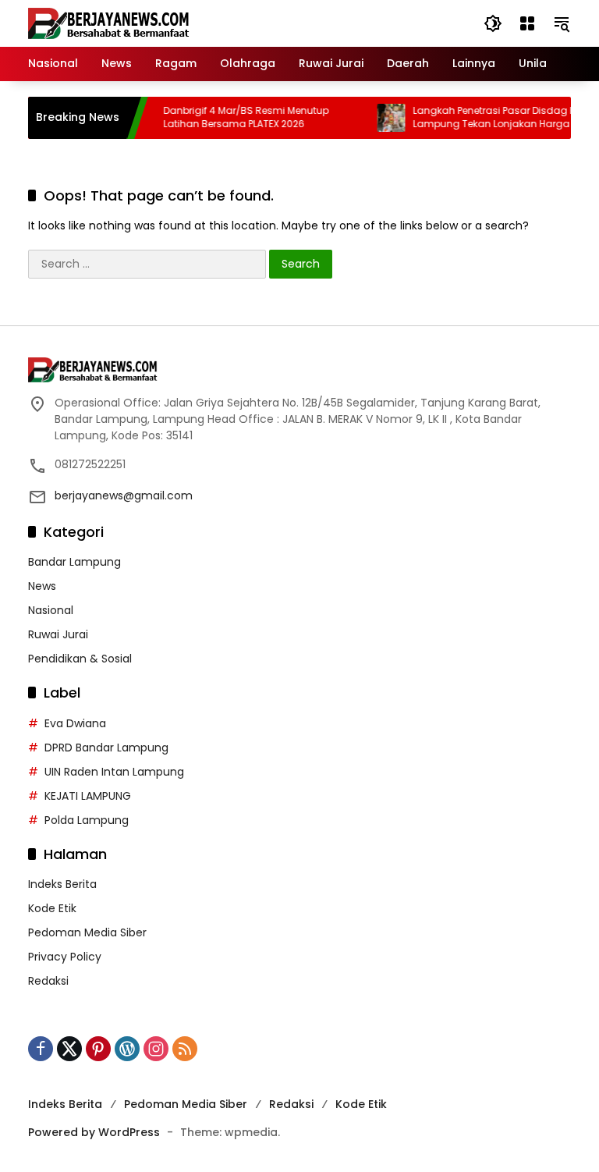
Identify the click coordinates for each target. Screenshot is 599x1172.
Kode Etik (52, 908)
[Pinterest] (98, 1048)
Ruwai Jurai (58, 634)
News (42, 586)
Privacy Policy (64, 956)
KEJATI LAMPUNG (87, 796)
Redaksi (48, 981)
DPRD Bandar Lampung (106, 747)
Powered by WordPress (94, 1132)
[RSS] (184, 1048)
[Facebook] (40, 1048)
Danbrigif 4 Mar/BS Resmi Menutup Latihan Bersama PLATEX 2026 (234, 117)
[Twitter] (69, 1048)
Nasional (50, 610)
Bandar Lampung (74, 562)
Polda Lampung (86, 820)
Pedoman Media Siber (87, 932)
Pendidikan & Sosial (80, 658)
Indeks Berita (62, 884)
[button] (493, 23)
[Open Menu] (527, 23)
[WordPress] (127, 1048)
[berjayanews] (109, 22)
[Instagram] (156, 1048)
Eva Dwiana (75, 723)
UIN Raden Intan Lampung (114, 772)
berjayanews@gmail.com (124, 495)
